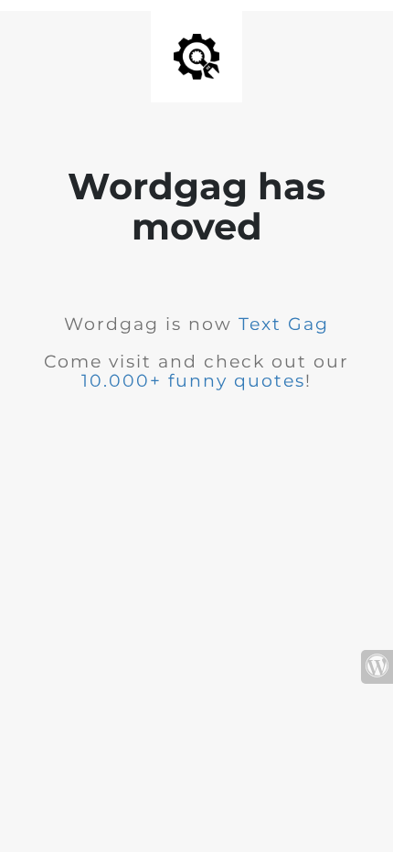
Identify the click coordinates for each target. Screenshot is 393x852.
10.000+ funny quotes (193, 380)
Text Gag (284, 324)
